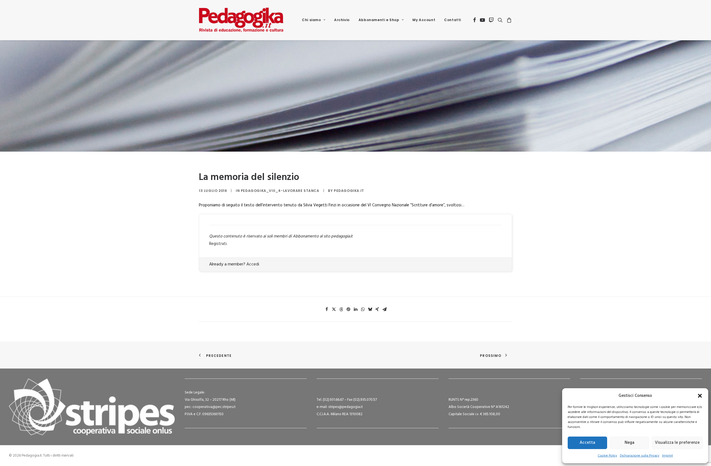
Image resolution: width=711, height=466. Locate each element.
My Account (423, 19)
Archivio (342, 19)
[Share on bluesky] (370, 309)
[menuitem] (313, 20)
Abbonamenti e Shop (379, 19)
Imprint (667, 456)
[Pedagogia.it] (241, 19)
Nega (629, 442)
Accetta (587, 442)
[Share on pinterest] (348, 309)
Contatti (452, 19)
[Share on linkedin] (355, 309)
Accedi (252, 264)
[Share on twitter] (334, 309)
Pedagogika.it (349, 190)
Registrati (218, 243)
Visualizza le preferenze (677, 442)
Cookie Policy (607, 456)
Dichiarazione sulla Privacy (639, 456)
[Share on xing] (377, 309)
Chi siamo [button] (311, 19)
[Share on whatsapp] (362, 309)
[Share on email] (384, 309)
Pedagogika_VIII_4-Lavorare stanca (280, 190)
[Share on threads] (341, 309)
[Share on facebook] (326, 309)
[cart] (508, 20)
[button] (700, 396)
